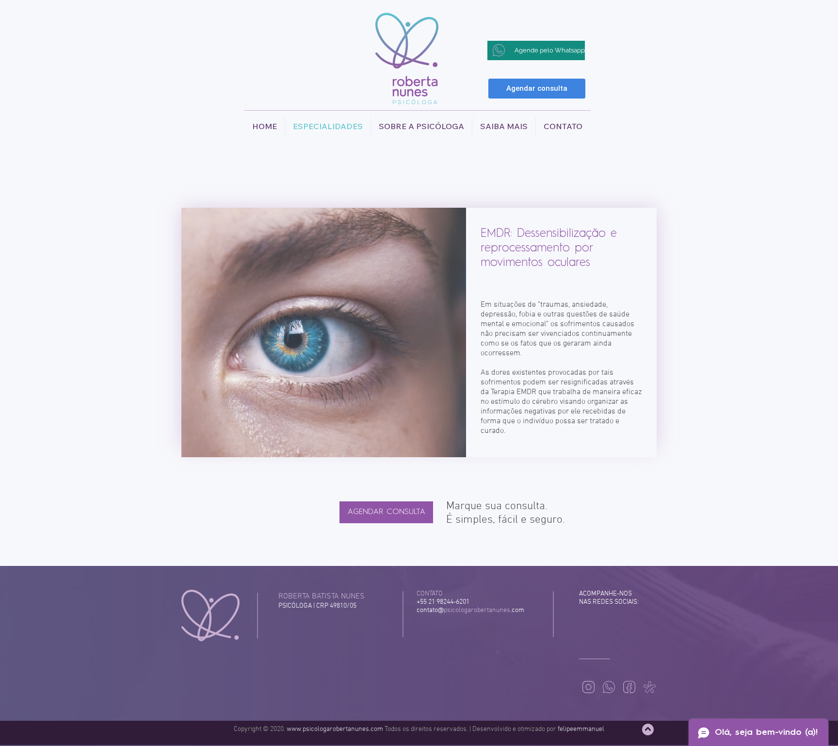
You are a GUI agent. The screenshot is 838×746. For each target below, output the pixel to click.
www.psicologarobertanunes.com (335, 729)
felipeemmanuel (581, 729)
